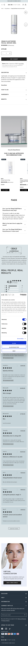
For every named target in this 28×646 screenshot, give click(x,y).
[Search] (4, 5)
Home (2, 8)
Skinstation (6, 642)
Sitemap (2, 636)
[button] (25, 5)
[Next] (25, 24)
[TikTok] (10, 629)
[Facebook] (2, 628)
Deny (14, 351)
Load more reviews (14, 528)
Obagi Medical (7, 8)
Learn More (21, 63)
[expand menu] (2, 5)
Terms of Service (22, 619)
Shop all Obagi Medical (14, 149)
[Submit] (25, 614)
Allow (14, 343)
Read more (4, 85)
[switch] (24, 324)
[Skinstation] (14, 4)
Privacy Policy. (6, 620)
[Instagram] (6, 628)
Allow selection (14, 347)
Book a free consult (12, 582)
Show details (20, 338)
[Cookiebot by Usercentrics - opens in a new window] (20, 295)
